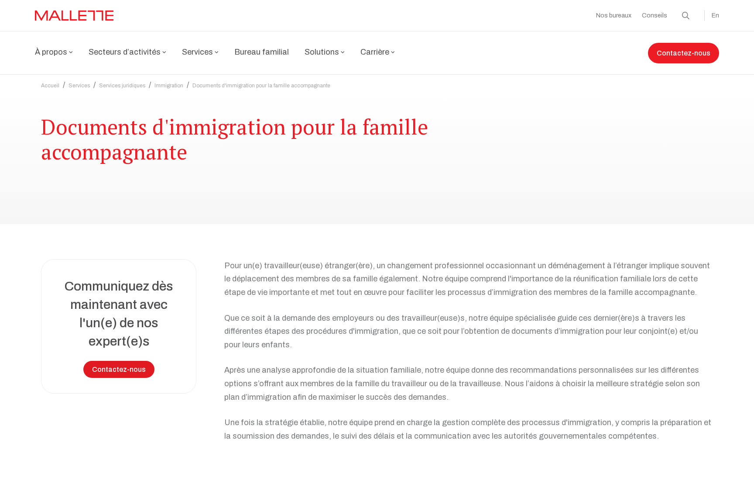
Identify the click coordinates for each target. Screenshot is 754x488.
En (715, 15)
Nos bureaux (613, 15)
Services (79, 86)
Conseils (654, 15)
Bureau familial (261, 52)
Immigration (168, 86)
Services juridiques (122, 86)
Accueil (50, 86)
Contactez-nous (683, 53)
